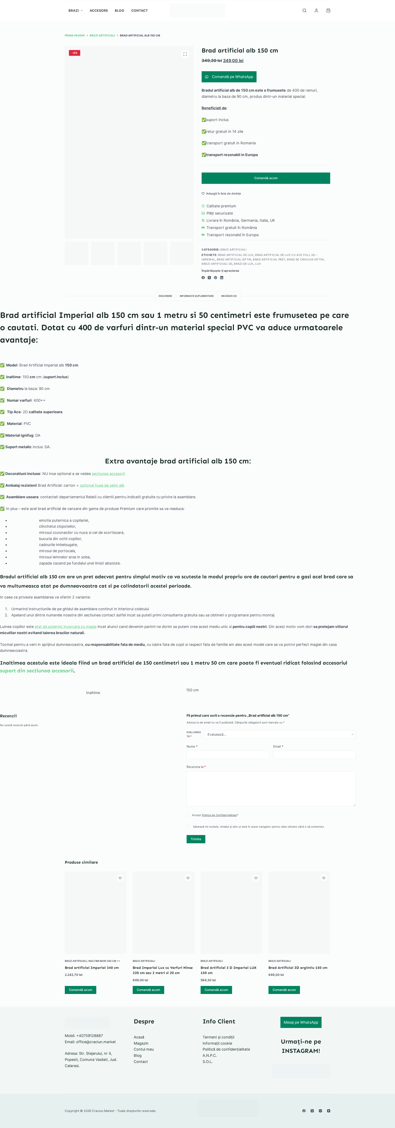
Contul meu (144, 1049)
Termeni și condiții (218, 1037)
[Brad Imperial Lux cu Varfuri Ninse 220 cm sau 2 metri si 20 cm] (163, 912)
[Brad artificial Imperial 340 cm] (96, 912)
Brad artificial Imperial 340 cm (92, 968)
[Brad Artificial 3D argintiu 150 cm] (299, 912)
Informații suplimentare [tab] (197, 295)
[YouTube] (328, 1110)
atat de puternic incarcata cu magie (65, 626)
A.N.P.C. (210, 1055)
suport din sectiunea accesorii (37, 671)
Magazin (141, 1043)
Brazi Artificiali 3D (217, 263)
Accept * (215, 815)
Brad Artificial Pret (269, 259)
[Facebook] (203, 277)
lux (258, 263)
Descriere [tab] (165, 295)
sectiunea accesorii (108, 473)
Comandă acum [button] (80, 990)
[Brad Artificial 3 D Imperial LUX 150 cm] (231, 912)
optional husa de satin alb (102, 485)
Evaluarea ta (194, 734)
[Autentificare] (316, 10)
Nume (192, 746)
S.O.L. (208, 1061)
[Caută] (304, 10)
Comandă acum (266, 178)
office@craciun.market (96, 1042)
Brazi (74, 10)
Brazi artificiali (233, 249)
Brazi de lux (243, 263)
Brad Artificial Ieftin (234, 259)
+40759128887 (89, 1036)
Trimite (196, 839)
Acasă (139, 1037)
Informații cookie (217, 1043)
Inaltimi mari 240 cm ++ (104, 960)
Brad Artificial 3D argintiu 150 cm (297, 968)
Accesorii (99, 10)
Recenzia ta (196, 767)
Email (278, 746)
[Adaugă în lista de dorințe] (120, 878)
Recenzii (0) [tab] (229, 295)
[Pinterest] (215, 277)
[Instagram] (320, 1110)
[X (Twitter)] (209, 277)
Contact (139, 10)
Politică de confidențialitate (226, 1049)
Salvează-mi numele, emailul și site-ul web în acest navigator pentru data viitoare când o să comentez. (259, 826)
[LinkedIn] (221, 277)
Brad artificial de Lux (235, 255)
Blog (119, 10)
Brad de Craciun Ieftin (305, 259)
